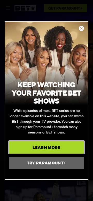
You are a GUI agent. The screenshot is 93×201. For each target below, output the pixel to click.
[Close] (81, 28)
